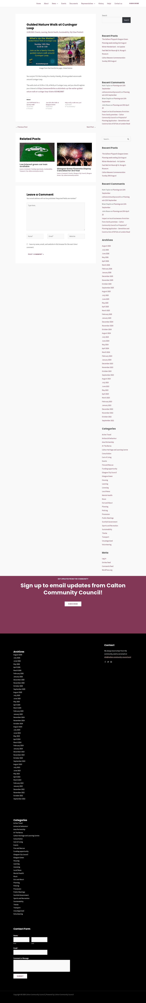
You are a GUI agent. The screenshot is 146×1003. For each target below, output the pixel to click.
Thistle (104, 533)
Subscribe (73, 604)
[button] (134, 3)
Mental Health (53, 32)
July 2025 (105, 295)
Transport (22, 171)
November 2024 (107, 326)
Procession (106, 514)
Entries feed (106, 562)
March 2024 (106, 352)
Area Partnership (108, 442)
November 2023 (107, 367)
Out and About (107, 503)
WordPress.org (107, 570)
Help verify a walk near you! (73, 102)
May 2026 (105, 257)
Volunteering (106, 545)
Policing (105, 510)
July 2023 (105, 382)
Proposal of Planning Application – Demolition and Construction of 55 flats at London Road (116, 120)
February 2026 (107, 269)
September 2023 (108, 375)
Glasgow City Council (79, 173)
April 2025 (105, 307)
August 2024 (106, 333)
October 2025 (106, 284)
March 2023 (106, 398)
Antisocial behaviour (109, 438)
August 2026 (106, 246)
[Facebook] (105, 662)
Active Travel (106, 434)
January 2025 (106, 318)
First (14, 943)
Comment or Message (21, 958)
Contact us (118, 3)
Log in (104, 558)
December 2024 (107, 322)
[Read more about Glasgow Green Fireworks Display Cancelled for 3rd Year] (74, 154)
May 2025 (105, 303)
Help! (109, 3)
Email (15, 948)
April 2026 (105, 261)
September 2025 (108, 288)
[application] (57, 3)
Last (32, 943)
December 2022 (107, 409)
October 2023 (106, 371)
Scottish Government (109, 522)
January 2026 (106, 272)
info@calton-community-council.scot (117, 657)
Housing (105, 480)
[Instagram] (111, 662)
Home (38, 3)
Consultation (106, 453)
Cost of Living (106, 457)
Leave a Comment (25, 169)
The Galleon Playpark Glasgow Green (115, 39)
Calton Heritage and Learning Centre (115, 450)
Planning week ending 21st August (114, 43)
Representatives (87, 3)
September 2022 (108, 420)
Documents (74, 3)
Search (104, 15)
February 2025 (107, 314)
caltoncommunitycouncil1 (111, 92)
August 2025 (106, 291)
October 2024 (106, 329)
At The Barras (106, 446)
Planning (105, 507)
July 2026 (105, 250)
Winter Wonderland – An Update (113, 47)
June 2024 (105, 341)
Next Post (91, 127)
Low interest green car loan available (33, 165)
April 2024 (105, 348)
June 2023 (105, 386)
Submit (20, 976)
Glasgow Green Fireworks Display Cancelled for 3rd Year (74, 169)
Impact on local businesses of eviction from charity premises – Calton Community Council (115, 114)
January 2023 (106, 405)
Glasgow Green (107, 476)
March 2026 (106, 265)
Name (16, 935)
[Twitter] (108, 662)
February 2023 (107, 401)
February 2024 (107, 356)
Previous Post (21, 127)
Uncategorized (107, 541)
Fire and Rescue (107, 465)
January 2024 (106, 360)
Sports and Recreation (110, 526)
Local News (106, 491)
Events (63, 3)
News (54, 3)
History (101, 3)
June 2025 (105, 299)
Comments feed (107, 566)
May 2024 (105, 345)
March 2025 (106, 310)
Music (104, 499)
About (46, 3)
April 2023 (105, 394)
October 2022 (106, 417)
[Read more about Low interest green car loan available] (37, 152)
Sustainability (64, 32)
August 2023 (106, 379)
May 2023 (105, 390)
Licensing (105, 488)
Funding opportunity (37, 169)
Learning (44, 32)
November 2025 (107, 280)
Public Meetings (108, 518)
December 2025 (107, 276)
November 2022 (107, 413)
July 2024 (105, 337)
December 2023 (107, 363)
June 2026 (105, 253)
